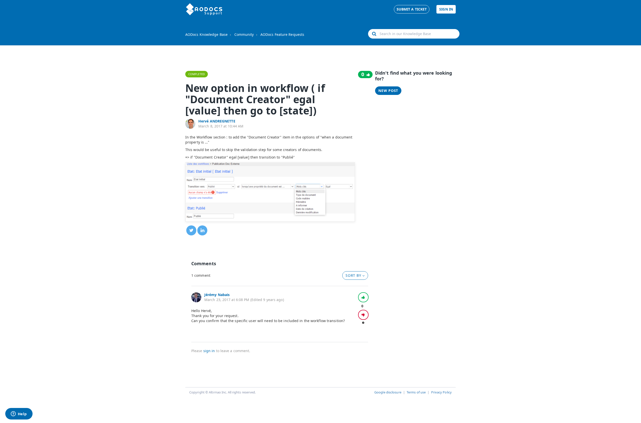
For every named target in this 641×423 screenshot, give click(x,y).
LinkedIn (202, 230)
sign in (209, 350)
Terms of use (416, 392)
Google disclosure (387, 392)
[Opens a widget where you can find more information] (19, 414)
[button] (363, 297)
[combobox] (413, 34)
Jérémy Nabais (217, 294)
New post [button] (388, 90)
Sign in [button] (446, 9)
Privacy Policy (441, 392)
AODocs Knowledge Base (206, 34)
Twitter (191, 230)
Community (244, 34)
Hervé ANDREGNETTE (216, 121)
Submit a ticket (412, 9)
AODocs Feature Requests (282, 34)
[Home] (204, 9)
